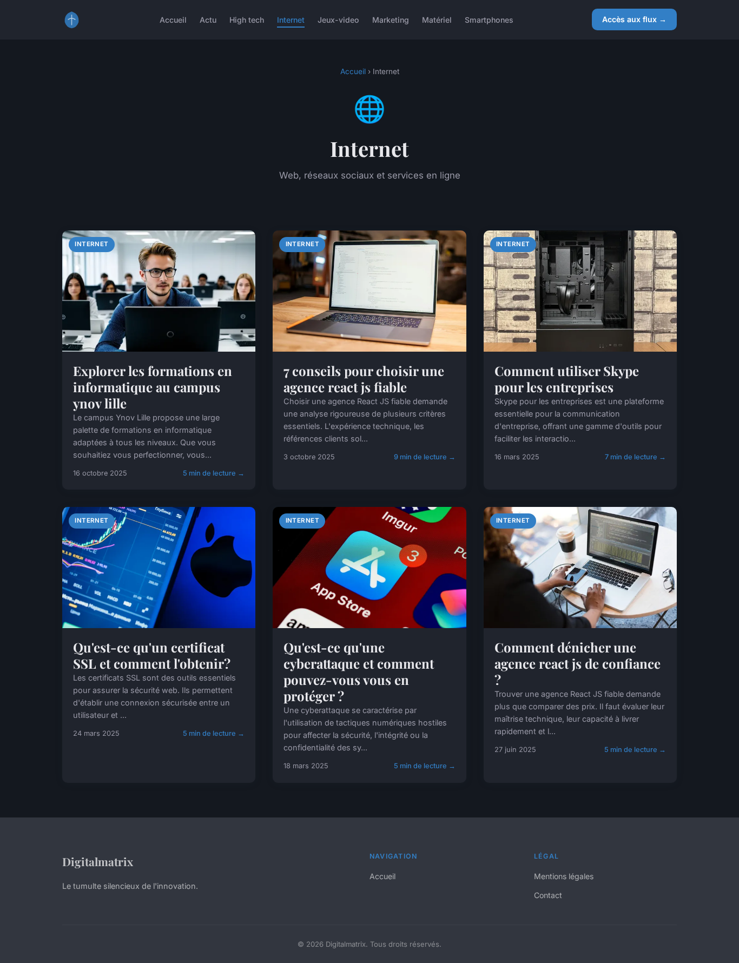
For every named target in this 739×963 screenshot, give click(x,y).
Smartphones (489, 19)
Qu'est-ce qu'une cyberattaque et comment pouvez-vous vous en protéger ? (358, 671)
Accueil (173, 19)
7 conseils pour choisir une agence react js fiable (363, 378)
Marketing (390, 19)
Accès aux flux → (634, 19)
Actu (208, 19)
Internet (291, 19)
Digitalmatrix (97, 861)
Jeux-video (338, 19)
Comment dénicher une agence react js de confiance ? (577, 663)
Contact (548, 895)
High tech (246, 19)
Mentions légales (563, 876)
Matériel (437, 19)
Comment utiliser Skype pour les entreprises (566, 378)
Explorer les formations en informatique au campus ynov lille (152, 387)
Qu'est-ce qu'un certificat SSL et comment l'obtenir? (151, 655)
